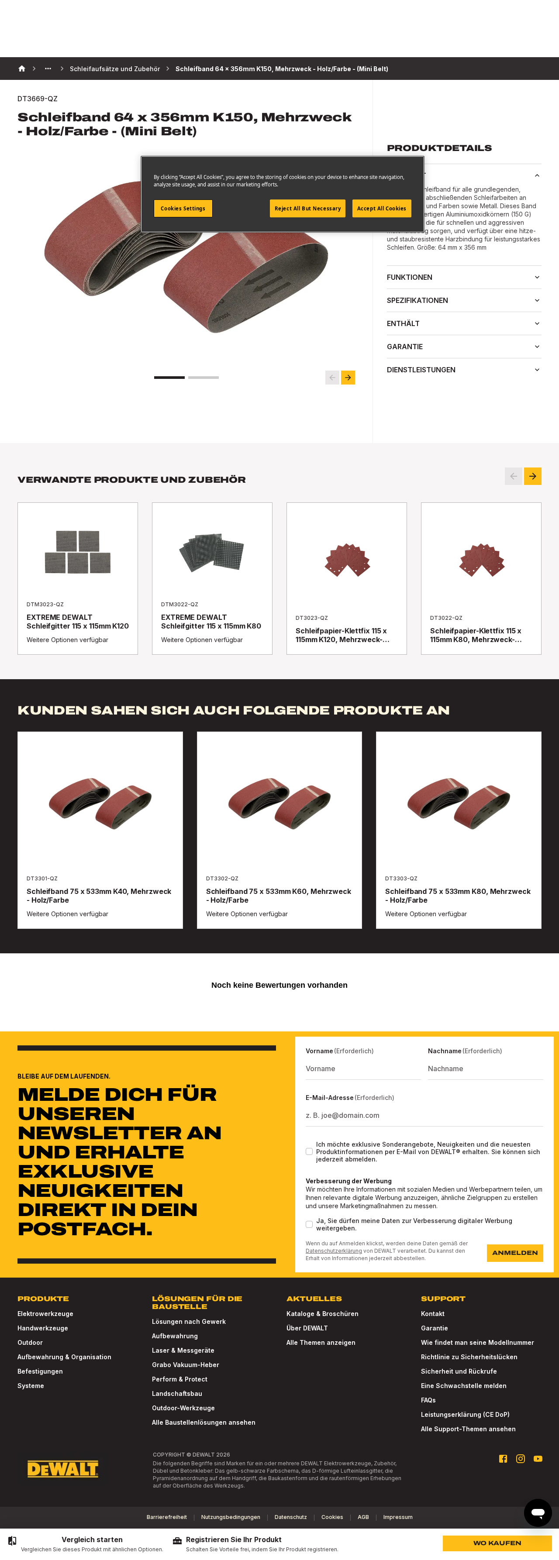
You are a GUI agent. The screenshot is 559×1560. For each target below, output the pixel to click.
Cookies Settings (183, 208)
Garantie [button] (405, 346)
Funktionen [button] (409, 277)
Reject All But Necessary (308, 208)
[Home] (21, 68)
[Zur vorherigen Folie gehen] (332, 378)
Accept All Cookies (382, 208)
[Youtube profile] (538, 1459)
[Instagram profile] (521, 1459)
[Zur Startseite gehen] (62, 1469)
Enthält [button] (403, 323)
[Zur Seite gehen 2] (203, 377)
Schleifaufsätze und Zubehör (115, 68)
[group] (85, 1544)
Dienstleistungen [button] (421, 369)
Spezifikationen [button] (417, 300)
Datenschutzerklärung (334, 1250)
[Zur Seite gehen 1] (169, 377)
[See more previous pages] (48, 68)
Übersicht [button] (406, 175)
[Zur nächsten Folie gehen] (348, 378)
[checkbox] (309, 1151)
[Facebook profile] (503, 1459)
